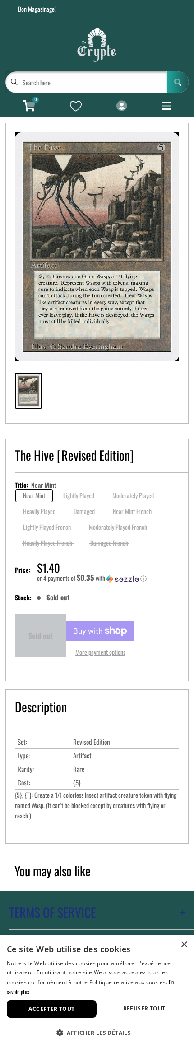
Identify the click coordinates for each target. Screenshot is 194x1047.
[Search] (178, 82)
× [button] (183, 944)
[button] (108, 578)
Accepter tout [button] (51, 1009)
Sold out (40, 635)
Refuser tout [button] (144, 1008)
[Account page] (121, 106)
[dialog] (97, 991)
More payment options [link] (100, 652)
